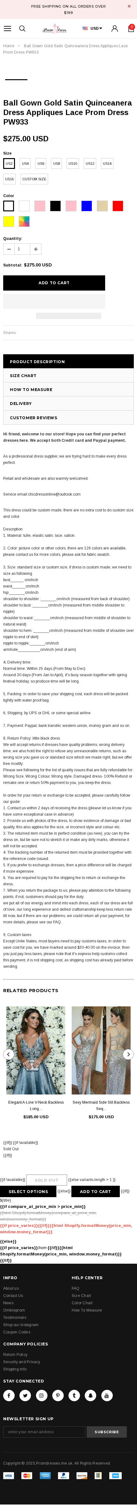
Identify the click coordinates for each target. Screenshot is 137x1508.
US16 (9, 179)
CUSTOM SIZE (34, 179)
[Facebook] (9, 1395)
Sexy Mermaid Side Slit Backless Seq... (101, 1105)
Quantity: (12, 238)
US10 (72, 163)
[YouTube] (107, 1395)
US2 (9, 163)
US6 (41, 163)
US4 (25, 163)
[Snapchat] (90, 1395)
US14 (107, 163)
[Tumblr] (74, 1395)
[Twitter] (25, 1395)
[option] (16, 77)
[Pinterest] (58, 1395)
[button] (54, 301)
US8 (56, 163)
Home (8, 46)
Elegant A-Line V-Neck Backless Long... (36, 1105)
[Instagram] (41, 1395)
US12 (90, 163)
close (129, 6)
